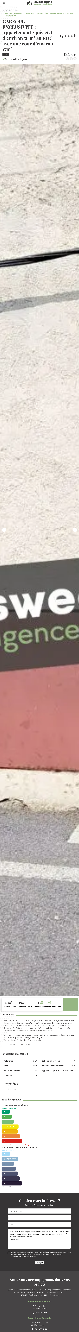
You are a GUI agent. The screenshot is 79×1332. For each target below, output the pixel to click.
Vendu (5, 54)
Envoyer (39, 1262)
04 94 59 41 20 (41, 1329)
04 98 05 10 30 (41, 1313)
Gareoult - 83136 (16, 59)
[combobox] (10, 1217)
